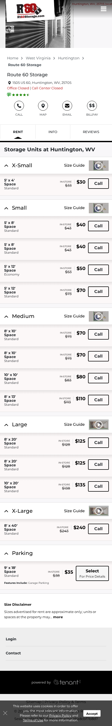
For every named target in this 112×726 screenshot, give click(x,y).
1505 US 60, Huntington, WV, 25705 (41, 82)
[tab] (56, 176)
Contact (13, 653)
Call (98, 183)
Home (13, 58)
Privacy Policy (60, 715)
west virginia (39, 58)
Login (11, 639)
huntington (69, 58)
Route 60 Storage (27, 75)
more (58, 617)
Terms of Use (33, 720)
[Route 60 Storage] (30, 11)
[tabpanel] (56, 165)
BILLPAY (92, 109)
